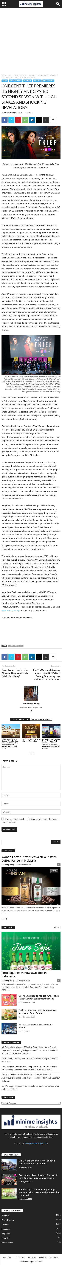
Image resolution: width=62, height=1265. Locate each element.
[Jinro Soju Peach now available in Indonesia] (31, 951)
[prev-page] (29, 753)
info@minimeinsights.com (36, 1143)
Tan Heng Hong (10, 112)
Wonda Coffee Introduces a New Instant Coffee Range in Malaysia (29, 859)
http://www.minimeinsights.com (31, 707)
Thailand (5, 1224)
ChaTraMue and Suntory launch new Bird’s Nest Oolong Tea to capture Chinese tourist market (46, 674)
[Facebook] (5, 120)
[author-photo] (31, 693)
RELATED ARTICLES (20, 719)
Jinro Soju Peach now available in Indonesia (24, 974)
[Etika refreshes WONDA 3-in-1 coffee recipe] (31, 731)
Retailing (42, 1257)
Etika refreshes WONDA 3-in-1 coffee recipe (31, 740)
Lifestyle (5, 1238)
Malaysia (37, 81)
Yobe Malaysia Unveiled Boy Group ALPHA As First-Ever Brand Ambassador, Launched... (39, 1192)
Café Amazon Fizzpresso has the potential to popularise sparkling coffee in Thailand (30, 1087)
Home (4, 75)
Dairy (10, 75)
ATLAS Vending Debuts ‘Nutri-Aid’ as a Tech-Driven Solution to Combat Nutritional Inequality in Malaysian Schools (51, 743)
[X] (11, 120)
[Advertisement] (31, 40)
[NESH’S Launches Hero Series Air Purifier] (9, 1028)
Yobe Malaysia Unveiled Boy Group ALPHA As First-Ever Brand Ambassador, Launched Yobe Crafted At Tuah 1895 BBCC (29, 1068)
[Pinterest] (18, 120)
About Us (7, 1257)
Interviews (32, 1257)
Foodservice (54, 1257)
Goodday (18, 646)
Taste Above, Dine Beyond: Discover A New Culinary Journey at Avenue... (38, 1176)
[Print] (46, 120)
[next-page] (32, 753)
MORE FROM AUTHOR (41, 719)
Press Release (48, 81)
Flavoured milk (20, 75)
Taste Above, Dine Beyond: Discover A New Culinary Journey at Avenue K (29, 1060)
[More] (53, 120)
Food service (7, 1242)
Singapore (6, 1233)
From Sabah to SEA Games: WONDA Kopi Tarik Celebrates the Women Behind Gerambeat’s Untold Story (10, 743)
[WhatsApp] (25, 120)
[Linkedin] (32, 120)
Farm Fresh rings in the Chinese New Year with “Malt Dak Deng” (15, 673)
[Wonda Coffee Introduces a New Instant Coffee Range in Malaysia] (31, 886)
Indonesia (6, 1229)
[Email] (39, 120)
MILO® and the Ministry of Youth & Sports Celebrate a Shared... (37, 1162)
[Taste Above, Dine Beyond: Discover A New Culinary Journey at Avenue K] (9, 1179)
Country (27, 81)
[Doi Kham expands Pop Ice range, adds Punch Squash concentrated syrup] (9, 1000)
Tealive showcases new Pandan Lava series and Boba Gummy (37, 1011)
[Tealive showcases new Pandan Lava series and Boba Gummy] (9, 1014)
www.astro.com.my (10, 610)
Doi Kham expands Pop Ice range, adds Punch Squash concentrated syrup (39, 997)
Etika (11, 646)
